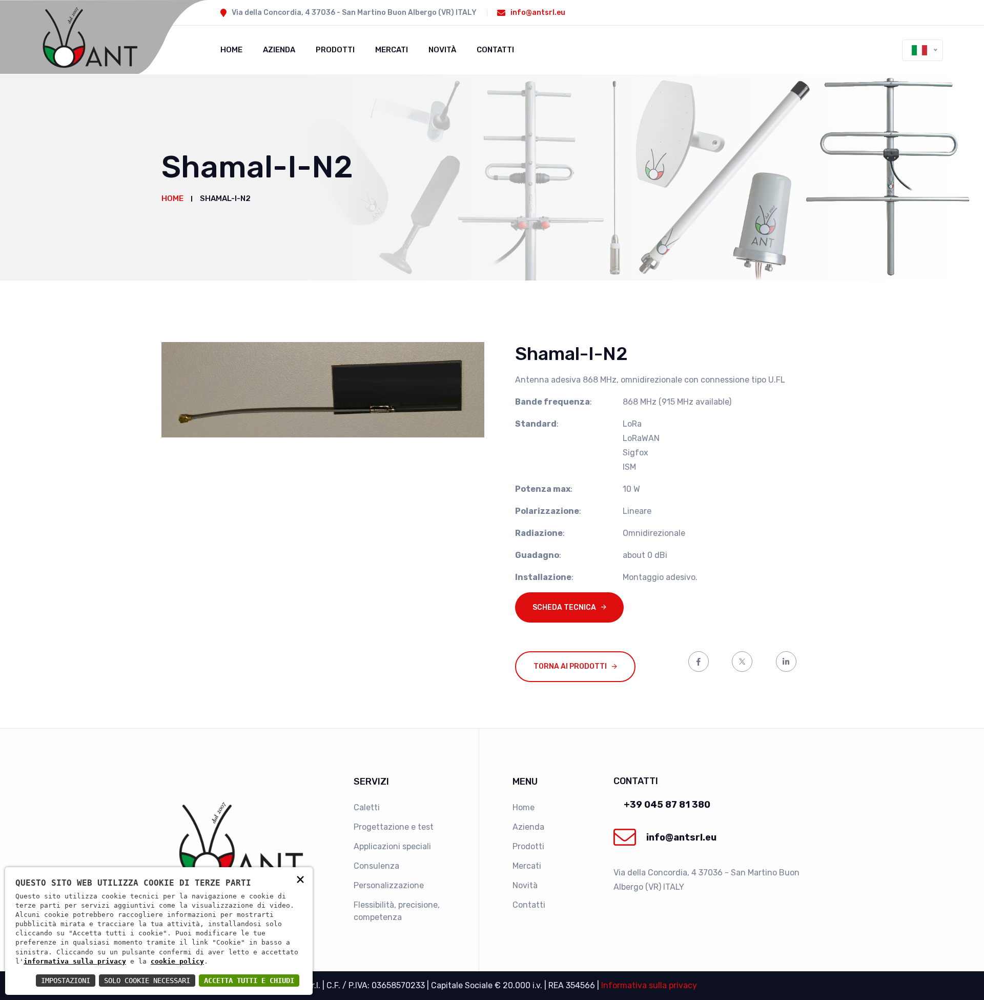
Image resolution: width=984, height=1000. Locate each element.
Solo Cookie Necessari (147, 980)
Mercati (391, 49)
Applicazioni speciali (392, 846)
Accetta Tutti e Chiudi (249, 980)
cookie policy (177, 961)
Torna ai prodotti (570, 666)
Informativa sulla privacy (649, 985)
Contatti (495, 49)
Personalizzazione (389, 885)
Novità (442, 49)
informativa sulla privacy (75, 961)
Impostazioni (65, 980)
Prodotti (335, 49)
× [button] (300, 879)
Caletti (367, 807)
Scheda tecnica (564, 607)
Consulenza (376, 866)
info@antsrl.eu (537, 12)
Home (231, 49)
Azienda (279, 49)
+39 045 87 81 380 (667, 804)
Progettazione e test (394, 827)
